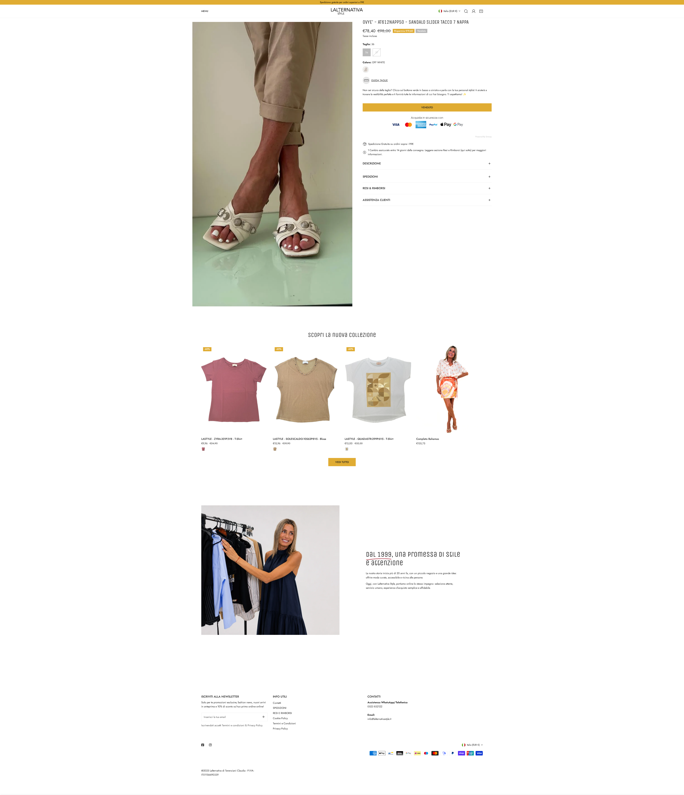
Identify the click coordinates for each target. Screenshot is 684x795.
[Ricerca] (466, 11)
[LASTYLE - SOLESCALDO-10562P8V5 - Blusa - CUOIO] (275, 449)
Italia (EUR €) (450, 11)
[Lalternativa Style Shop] (347, 11)
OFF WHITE (366, 69)
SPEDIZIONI (279, 708)
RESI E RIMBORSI (282, 713)
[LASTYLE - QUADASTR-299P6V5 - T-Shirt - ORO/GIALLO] (347, 449)
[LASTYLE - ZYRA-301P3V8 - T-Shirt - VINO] (203, 449)
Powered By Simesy (483, 136)
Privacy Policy (280, 728)
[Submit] (263, 717)
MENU (204, 11)
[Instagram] (210, 745)
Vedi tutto (342, 462)
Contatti (277, 703)
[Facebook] (203, 745)
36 (366, 52)
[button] (481, 11)
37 (376, 52)
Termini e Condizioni (284, 723)
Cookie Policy (280, 718)
